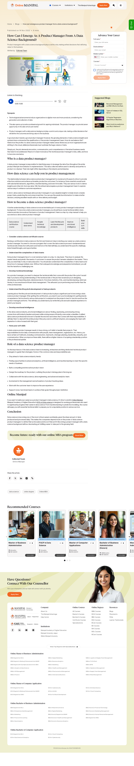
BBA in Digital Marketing (55, 711)
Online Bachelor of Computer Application (26, 730)
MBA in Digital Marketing (55, 658)
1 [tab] (64, 561)
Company (45, 608)
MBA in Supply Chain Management (96, 671)
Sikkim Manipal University (49, 636)
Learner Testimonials (116, 620)
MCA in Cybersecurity (54, 687)
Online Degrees (98, 608)
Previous (6, 536)
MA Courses (96, 628)
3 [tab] (69, 561)
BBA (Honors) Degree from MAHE (57, 714)
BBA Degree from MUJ (16, 707)
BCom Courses (96, 623)
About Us (44, 611)
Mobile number (98, 54)
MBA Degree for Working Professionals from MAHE (24, 661)
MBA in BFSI (89, 664)
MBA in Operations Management (95, 668)
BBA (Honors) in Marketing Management (97, 711)
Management (27, 58)
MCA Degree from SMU (17, 694)
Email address (98, 46)
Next (128, 536)
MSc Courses (96, 631)
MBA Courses (96, 611)
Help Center (45, 617)
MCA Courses (96, 614)
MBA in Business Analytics (55, 661)
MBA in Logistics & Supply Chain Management (99, 658)
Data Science (15, 58)
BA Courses (95, 626)
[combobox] (97, 57)
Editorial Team (21, 50)
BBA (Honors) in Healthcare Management (60, 717)
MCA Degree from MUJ (17, 687)
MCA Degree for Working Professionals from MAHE (24, 691)
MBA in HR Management (17, 671)
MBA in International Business (56, 674)
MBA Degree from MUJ (17, 658)
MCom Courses (97, 634)
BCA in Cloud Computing (55, 734)
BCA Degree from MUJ (17, 734)
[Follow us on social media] (9, 478)
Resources (114, 608)
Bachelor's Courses (79, 617)
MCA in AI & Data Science (93, 687)
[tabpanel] (21, 533)
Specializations (78, 623)
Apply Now (103, 5)
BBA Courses (96, 617)
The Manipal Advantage (86, 5)
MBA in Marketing (53, 664)
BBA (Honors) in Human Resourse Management (99, 714)
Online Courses (79, 608)
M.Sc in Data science (44, 402)
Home (9, 24)
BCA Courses (96, 620)
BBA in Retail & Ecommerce (56, 707)
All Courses (76, 611)
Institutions (69, 5)
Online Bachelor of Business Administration (27, 704)
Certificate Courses (79, 620)
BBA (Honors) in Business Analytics (58, 721)
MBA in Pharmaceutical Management (59, 671)
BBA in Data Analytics (16, 721)
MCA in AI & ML (52, 691)
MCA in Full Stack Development (57, 694)
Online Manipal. (77, 400)
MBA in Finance (14, 674)
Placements (113, 614)
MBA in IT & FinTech (91, 661)
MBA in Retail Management (94, 674)
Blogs (17, 24)
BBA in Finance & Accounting (18, 717)
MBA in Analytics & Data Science (19, 668)
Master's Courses (78, 614)
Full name (97, 39)
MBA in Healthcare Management (57, 668)
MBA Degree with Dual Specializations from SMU (24, 664)
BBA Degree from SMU (92, 717)
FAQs (111, 617)
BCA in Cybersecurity (54, 737)
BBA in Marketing (15, 714)
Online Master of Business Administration (26, 654)
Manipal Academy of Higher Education (54, 630)
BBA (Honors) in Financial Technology (96, 707)
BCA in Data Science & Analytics (19, 737)
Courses (55, 5)
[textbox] (101, 65)
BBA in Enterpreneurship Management (21, 711)
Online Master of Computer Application (25, 684)
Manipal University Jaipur (49, 633)
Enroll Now (79, 435)
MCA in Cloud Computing (93, 691)
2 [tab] (67, 561)
